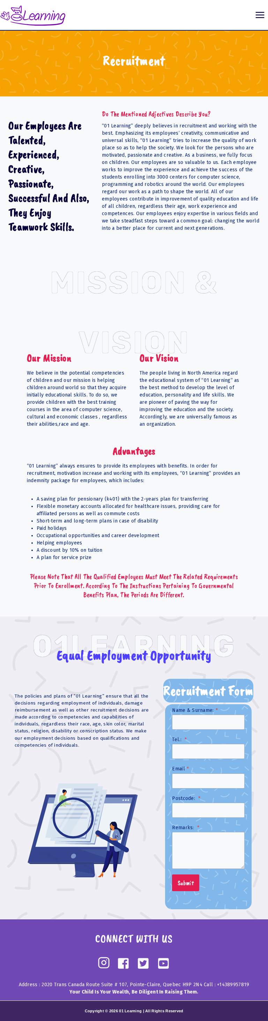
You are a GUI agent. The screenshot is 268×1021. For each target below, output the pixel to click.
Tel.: (179, 740)
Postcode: (186, 798)
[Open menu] (260, 15)
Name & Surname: (194, 710)
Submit (186, 883)
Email (180, 769)
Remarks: (185, 828)
